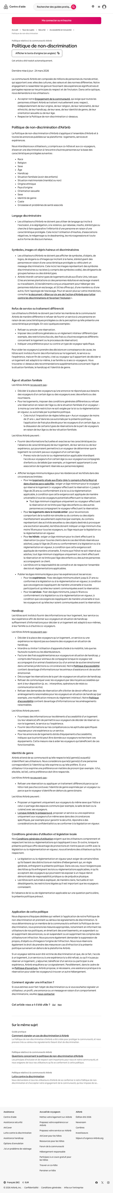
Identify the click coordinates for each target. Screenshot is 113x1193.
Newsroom (81, 1122)
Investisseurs (82, 1133)
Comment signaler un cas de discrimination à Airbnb (40, 1035)
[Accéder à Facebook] (96, 1182)
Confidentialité (31, 1187)
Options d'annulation (13, 1143)
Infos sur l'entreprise (73, 1187)
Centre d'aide (10, 1117)
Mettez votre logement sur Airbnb (56, 1117)
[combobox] (52, 6)
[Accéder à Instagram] (108, 1182)
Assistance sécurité (13, 1122)
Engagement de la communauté (52, 99)
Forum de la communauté (52, 1146)
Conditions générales (51, 1187)
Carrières (80, 1127)
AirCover (8, 1127)
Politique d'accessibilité (86, 666)
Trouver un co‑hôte (49, 1165)
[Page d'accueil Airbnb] (6, 6)
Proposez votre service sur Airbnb (55, 1130)
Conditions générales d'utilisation (34, 838)
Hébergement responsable (52, 1151)
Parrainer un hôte (48, 1170)
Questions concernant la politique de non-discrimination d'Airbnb (47, 1056)
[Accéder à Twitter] (102, 1182)
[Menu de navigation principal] (102, 7)
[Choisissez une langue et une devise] (93, 6)
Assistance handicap (14, 1138)
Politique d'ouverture (26, 968)
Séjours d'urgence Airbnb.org (89, 1138)
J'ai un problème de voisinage (17, 1148)
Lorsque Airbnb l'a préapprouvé (35, 813)
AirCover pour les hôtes (51, 1136)
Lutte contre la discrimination (28, 1076)
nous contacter (46, 994)
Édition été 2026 (83, 1117)
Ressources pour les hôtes (52, 1141)
